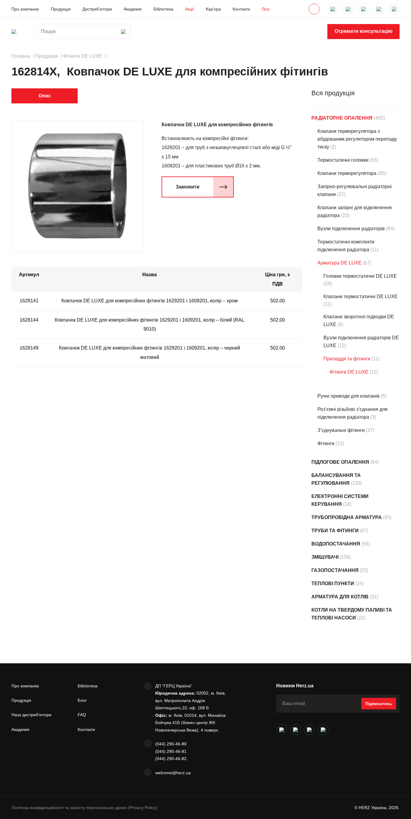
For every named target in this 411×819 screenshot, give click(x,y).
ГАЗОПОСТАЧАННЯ (335, 570)
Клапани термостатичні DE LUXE (360, 296)
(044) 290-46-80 (171, 743)
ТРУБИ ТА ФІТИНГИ (335, 530)
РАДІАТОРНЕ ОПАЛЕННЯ (341, 118)
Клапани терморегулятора (346, 173)
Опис (45, 95)
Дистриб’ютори (97, 9)
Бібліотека (163, 9)
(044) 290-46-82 (171, 758)
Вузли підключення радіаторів (351, 228)
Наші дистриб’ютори (31, 714)
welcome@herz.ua (173, 772)
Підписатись (378, 703)
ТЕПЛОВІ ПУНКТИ (332, 583)
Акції (189, 9)
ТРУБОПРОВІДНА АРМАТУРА (346, 517)
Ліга (265, 9)
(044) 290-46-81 (171, 751)
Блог (82, 700)
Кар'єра (213, 9)
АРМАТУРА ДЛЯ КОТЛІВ (340, 596)
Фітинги (325, 443)
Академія (133, 9)
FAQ (82, 714)
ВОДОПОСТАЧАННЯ (335, 543)
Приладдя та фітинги (346, 358)
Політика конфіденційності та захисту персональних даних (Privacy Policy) (84, 807)
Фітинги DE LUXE (349, 371)
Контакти (241, 9)
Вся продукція (333, 93)
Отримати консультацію (364, 31)
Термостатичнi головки (343, 160)
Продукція (61, 9)
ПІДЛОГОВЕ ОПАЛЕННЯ (340, 462)
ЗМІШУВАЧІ (324, 557)
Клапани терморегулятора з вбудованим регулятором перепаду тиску (357, 139)
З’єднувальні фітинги (341, 430)
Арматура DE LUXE (339, 262)
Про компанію (25, 9)
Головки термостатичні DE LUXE (360, 276)
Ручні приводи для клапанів (348, 396)
